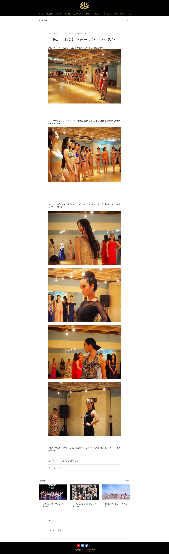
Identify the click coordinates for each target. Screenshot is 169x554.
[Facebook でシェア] (49, 468)
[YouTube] (78, 545)
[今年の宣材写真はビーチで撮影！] (116, 492)
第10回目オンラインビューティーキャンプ (84, 505)
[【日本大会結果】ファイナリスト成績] (53, 492)
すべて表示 (127, 481)
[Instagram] (90, 545)
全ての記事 (43, 20)
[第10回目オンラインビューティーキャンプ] (84, 492)
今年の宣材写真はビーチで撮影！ (115, 505)
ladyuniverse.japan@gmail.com (86, 551)
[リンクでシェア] (64, 468)
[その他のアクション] (119, 34)
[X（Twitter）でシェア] (54, 468)
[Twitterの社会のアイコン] (82, 545)
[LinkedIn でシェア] (59, 468)
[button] (49, 13)
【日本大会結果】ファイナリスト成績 (52, 505)
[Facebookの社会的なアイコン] (86, 545)
